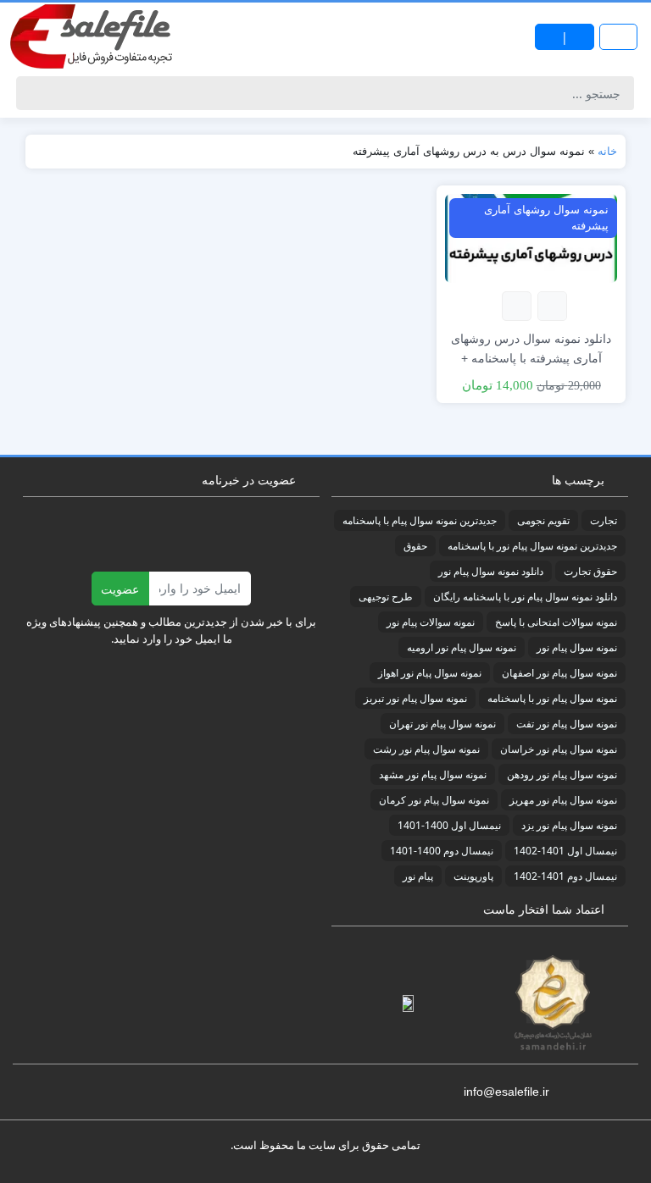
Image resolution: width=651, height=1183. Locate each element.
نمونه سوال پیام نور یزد (569, 825)
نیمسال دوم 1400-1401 (441, 850)
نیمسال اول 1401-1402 (565, 850)
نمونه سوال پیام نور (577, 647)
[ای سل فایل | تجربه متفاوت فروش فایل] (93, 36)
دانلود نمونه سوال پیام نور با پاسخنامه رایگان (525, 596)
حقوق (415, 546)
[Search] (31, 93)
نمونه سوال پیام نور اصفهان (559, 673)
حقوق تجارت (590, 571)
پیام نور (418, 876)
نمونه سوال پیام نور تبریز (415, 698)
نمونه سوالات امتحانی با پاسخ (556, 622)
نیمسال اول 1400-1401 (449, 825)
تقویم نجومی (543, 520)
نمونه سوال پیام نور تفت (566, 723)
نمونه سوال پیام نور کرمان (434, 800)
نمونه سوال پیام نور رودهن (562, 774)
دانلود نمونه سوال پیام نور (490, 571)
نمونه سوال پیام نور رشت (426, 749)
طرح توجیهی (386, 596)
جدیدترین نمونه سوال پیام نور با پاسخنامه (532, 546)
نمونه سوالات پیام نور (431, 622)
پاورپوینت (473, 876)
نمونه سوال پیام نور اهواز (429, 673)
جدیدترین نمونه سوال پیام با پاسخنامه (419, 520)
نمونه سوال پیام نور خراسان (558, 749)
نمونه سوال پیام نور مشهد (433, 774)
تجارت (603, 520)
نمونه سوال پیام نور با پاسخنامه (552, 698)
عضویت (120, 589)
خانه (607, 151)
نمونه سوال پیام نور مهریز (563, 800)
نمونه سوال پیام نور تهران (442, 723)
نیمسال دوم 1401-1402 (565, 876)
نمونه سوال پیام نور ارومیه (461, 647)
